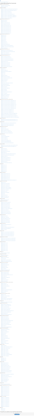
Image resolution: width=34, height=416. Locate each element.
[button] (0, 0)
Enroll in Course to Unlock (17, 414)
